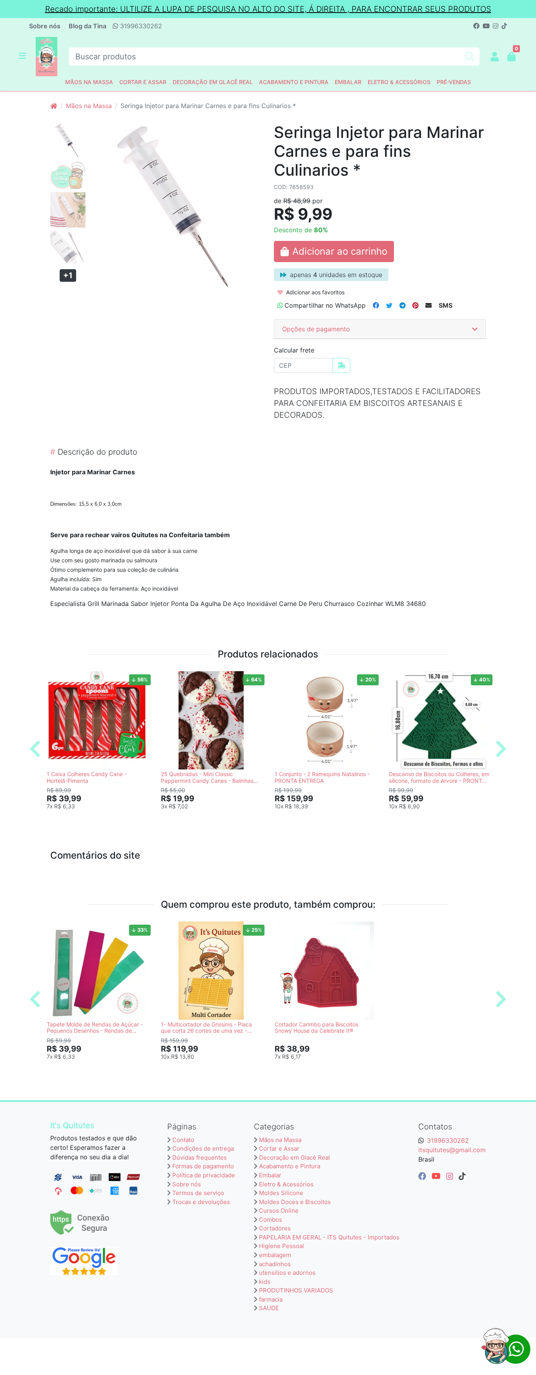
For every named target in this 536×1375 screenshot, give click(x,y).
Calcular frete (294, 350)
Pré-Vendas (454, 82)
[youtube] (437, 1176)
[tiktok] (462, 1176)
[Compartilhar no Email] (428, 305)
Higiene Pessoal (281, 1246)
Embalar (348, 82)
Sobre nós (44, 26)
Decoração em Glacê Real (213, 82)
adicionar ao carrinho (100, 819)
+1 (68, 275)
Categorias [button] (274, 1126)
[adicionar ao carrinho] (334, 251)
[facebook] (423, 1176)
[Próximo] (501, 748)
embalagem (275, 1255)
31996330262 (140, 26)
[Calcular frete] (341, 365)
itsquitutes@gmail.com (452, 1150)
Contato (183, 1140)
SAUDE (269, 1308)
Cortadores (275, 1228)
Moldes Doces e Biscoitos (295, 1202)
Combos (270, 1219)
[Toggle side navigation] (23, 56)
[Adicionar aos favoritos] (56, 678)
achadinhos (275, 1264)
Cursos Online (279, 1210)
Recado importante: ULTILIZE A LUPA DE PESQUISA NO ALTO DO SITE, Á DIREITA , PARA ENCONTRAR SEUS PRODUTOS (268, 9)
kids (264, 1281)
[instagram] (451, 1176)
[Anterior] (35, 748)
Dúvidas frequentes (199, 1157)
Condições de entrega (203, 1148)
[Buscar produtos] (469, 56)
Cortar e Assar (142, 82)
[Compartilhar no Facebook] (376, 305)
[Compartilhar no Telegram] (402, 305)
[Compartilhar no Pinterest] (415, 305)
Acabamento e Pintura (293, 82)
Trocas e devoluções (201, 1202)
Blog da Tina (87, 26)
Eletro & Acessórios (399, 82)
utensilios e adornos (287, 1272)
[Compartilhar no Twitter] (389, 305)
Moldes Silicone (281, 1193)
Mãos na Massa (89, 82)
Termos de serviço (198, 1193)
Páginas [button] (181, 1126)
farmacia (271, 1299)
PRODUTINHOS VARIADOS (296, 1290)
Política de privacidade (203, 1175)
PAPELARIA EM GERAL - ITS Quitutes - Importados (329, 1237)
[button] (494, 56)
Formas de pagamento (203, 1166)
